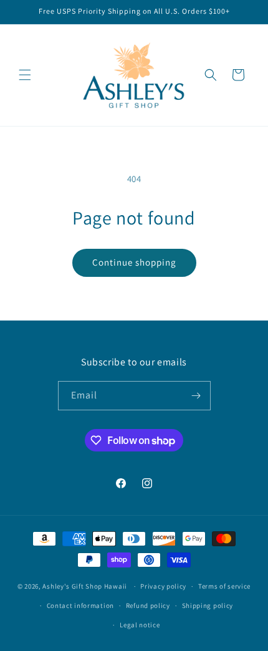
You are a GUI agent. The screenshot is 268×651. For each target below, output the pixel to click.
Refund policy (148, 605)
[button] (25, 75)
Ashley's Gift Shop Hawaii (85, 586)
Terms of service (224, 586)
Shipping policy (208, 605)
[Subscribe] (196, 395)
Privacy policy (163, 586)
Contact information (80, 605)
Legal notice (140, 624)
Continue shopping (134, 262)
